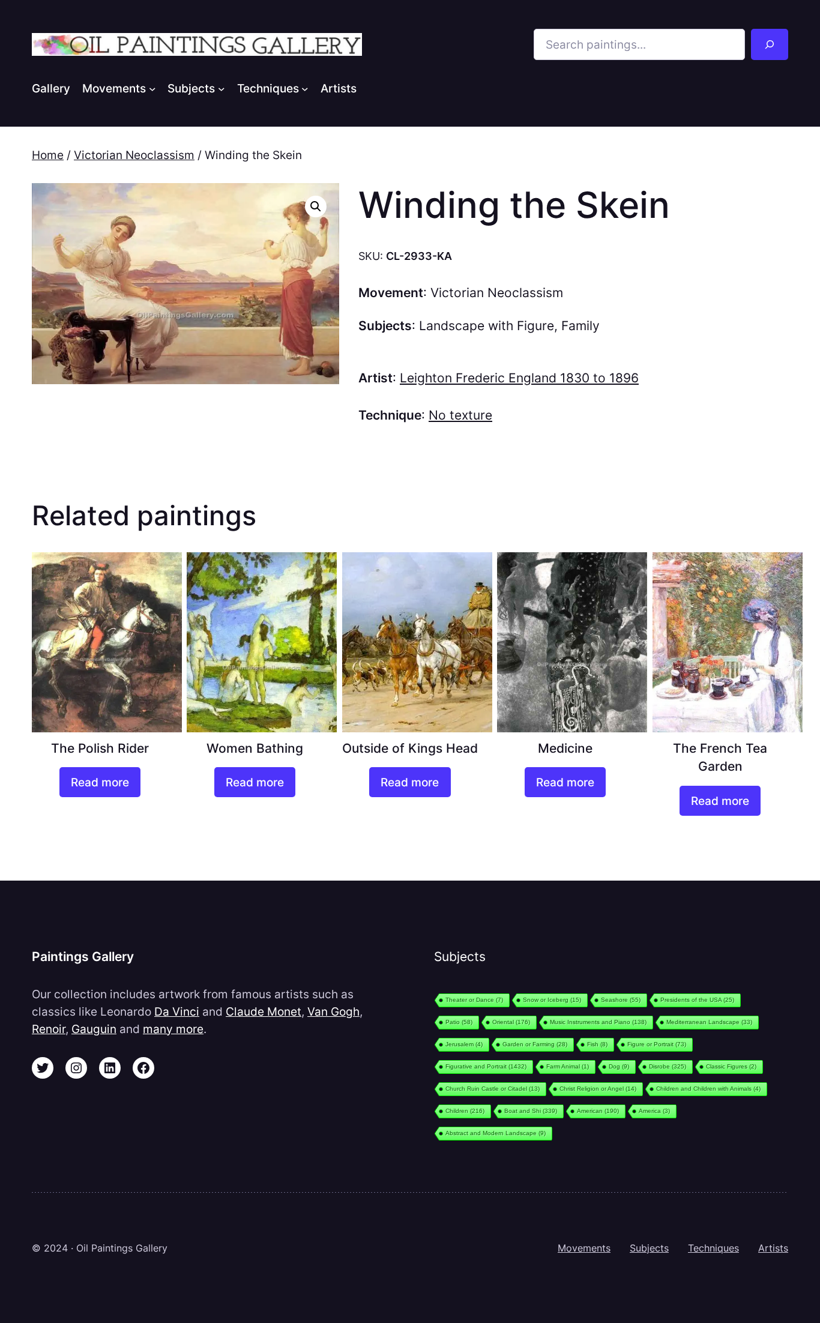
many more (173, 1029)
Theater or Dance (474, 999)
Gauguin (93, 1029)
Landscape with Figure (486, 325)
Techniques (713, 1248)
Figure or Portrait (656, 1044)
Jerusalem (464, 1044)
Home (48, 155)
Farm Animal (567, 1066)
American (598, 1111)
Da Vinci (176, 1011)
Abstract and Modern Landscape (495, 1133)
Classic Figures (731, 1066)
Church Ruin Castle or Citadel (492, 1088)
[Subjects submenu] (221, 88)
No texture (460, 415)
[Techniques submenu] (305, 88)
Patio (458, 1022)
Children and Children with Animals (708, 1088)
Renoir (48, 1029)
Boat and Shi (530, 1111)
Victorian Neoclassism (134, 155)
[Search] (769, 44)
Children (464, 1111)
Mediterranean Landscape (709, 1022)
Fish (597, 1044)
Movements (584, 1248)
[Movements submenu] (152, 88)
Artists (773, 1248)
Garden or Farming (534, 1044)
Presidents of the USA (697, 999)
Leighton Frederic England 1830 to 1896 (519, 377)
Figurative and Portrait (485, 1066)
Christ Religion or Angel (597, 1088)
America (654, 1111)
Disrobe (667, 1066)
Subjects (649, 1248)
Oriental (511, 1022)
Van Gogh (333, 1011)
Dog (619, 1066)
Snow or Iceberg (552, 999)
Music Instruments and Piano (598, 1022)
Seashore (621, 999)
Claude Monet (263, 1011)
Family (580, 325)
